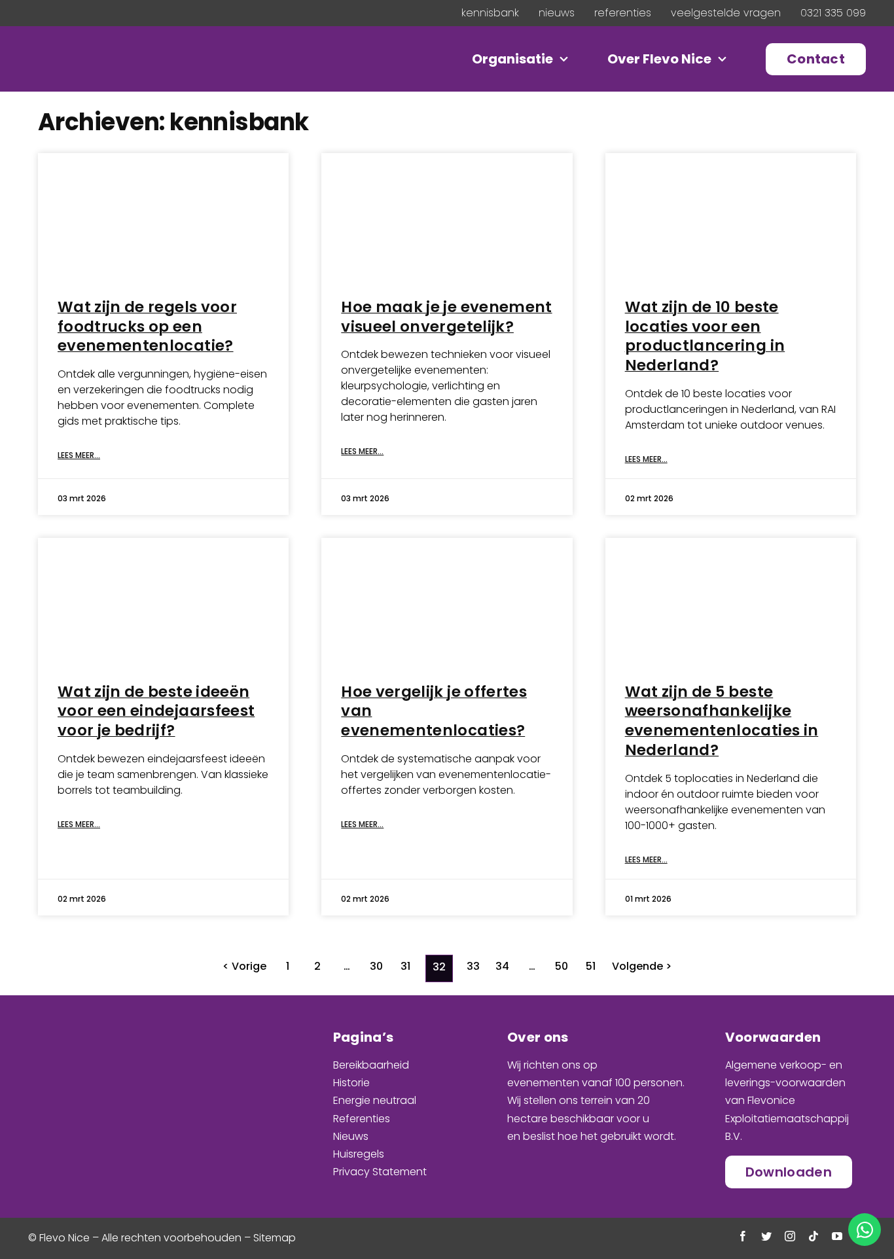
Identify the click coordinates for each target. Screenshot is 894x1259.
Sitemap (274, 1237)
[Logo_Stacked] (110, 1028)
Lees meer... (79, 455)
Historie (351, 1082)
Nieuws (350, 1136)
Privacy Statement (380, 1171)
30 (376, 966)
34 (502, 966)
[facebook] (743, 1236)
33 (473, 966)
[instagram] (790, 1236)
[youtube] (837, 1236)
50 (561, 966)
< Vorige (244, 966)
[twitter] (766, 1236)
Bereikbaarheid (371, 1065)
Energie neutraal (374, 1100)
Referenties (361, 1118)
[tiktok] (813, 1236)
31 (405, 966)
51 (591, 966)
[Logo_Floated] (116, 49)
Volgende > (641, 966)
